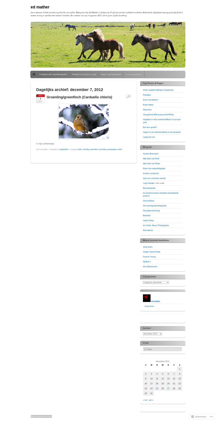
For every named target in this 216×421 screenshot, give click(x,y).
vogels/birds (63, 149)
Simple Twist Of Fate (151, 252)
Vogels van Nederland (111, 74)
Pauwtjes (147, 95)
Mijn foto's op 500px (151, 163)
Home (34, 74)
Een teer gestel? (150, 127)
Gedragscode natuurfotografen (53, 74)
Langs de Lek (149, 137)
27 (168, 388)
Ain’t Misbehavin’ (150, 267)
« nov (145, 400)
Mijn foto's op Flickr (151, 159)
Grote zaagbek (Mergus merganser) (158, 90)
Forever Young (149, 257)
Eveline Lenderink (151, 173)
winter (120, 149)
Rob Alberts (148, 230)
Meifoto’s (147, 262)
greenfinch (94, 149)
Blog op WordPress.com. (41, 416)
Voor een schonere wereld (154, 178)
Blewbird (147, 215)
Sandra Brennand (150, 154)
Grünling (86, 149)
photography (112, 149)
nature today (148, 220)
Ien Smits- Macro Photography (156, 225)
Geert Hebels (148, 201)
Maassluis (147, 110)
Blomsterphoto (149, 188)
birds (80, 149)
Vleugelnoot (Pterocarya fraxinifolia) (158, 114)
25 (157, 388)
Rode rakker (148, 105)
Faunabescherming (151, 211)
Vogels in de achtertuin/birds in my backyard (162, 132)
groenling (102, 149)
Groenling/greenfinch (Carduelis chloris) (79, 97)
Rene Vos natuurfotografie (154, 168)
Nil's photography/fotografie (155, 206)
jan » (151, 400)
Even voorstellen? (134, 74)
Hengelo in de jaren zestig (84, 74)
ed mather (40, 7)
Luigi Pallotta (148, 183)
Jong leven (147, 247)
